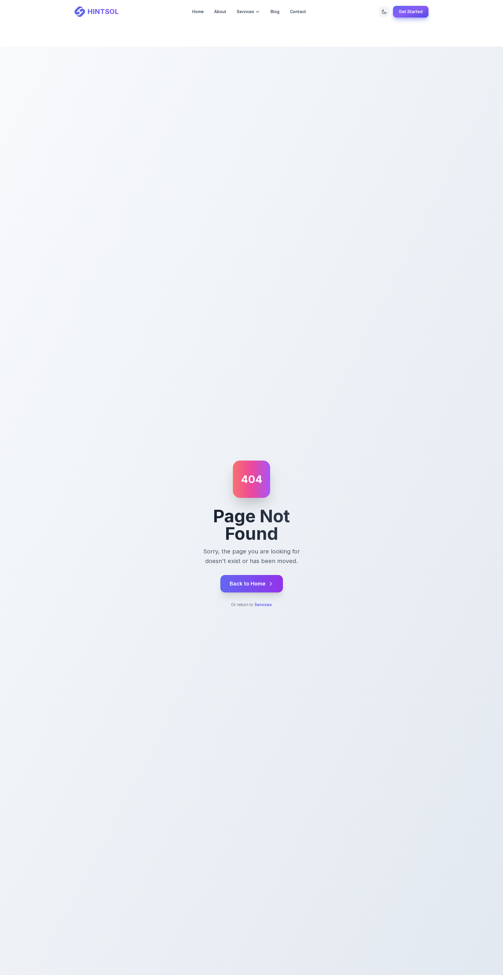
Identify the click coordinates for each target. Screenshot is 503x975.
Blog (274, 11)
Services (263, 604)
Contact (298, 11)
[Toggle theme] (384, 11)
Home (198, 11)
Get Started (411, 11)
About (220, 11)
